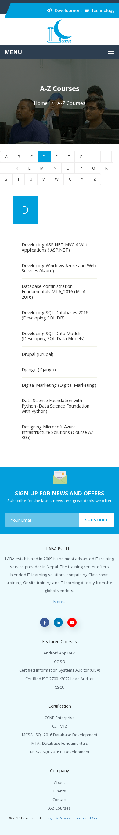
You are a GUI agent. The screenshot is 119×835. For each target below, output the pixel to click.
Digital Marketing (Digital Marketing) (59, 385)
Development (68, 10)
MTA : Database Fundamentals (59, 743)
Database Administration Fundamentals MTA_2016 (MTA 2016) (53, 291)
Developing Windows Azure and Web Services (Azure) (59, 268)
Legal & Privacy (58, 818)
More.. (59, 601)
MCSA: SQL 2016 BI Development (59, 752)
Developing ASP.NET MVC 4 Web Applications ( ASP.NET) (55, 247)
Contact (59, 799)
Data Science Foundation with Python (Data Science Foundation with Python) (55, 405)
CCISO (59, 661)
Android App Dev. (60, 653)
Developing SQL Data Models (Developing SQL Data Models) (53, 336)
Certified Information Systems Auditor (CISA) (59, 670)
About (59, 782)
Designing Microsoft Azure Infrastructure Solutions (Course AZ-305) (59, 431)
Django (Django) (39, 369)
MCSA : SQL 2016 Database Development (59, 734)
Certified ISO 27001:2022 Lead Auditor (59, 678)
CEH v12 (59, 726)
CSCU (60, 687)
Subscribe (96, 520)
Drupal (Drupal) (37, 354)
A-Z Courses (59, 808)
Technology (102, 10)
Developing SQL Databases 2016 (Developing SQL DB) (55, 315)
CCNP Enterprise (60, 717)
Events (59, 791)
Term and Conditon (91, 818)
